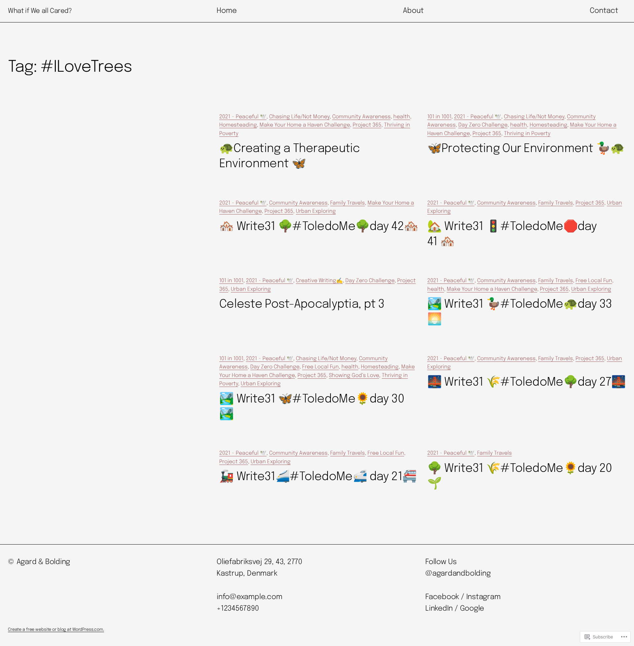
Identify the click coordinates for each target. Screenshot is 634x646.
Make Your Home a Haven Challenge (305, 125)
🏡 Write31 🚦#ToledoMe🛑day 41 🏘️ (512, 234)
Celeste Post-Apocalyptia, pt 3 (302, 304)
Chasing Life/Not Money (299, 117)
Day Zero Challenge (483, 125)
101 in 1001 (439, 117)
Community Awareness (361, 117)
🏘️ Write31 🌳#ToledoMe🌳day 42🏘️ (318, 227)
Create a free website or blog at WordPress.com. (56, 629)
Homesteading (238, 125)
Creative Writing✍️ (319, 281)
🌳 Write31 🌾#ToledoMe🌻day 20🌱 (519, 476)
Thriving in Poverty (527, 133)
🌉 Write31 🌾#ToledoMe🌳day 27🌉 (526, 382)
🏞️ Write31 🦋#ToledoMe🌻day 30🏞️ (311, 406)
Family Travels (347, 203)
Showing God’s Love (354, 375)
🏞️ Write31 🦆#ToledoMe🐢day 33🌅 (519, 311)
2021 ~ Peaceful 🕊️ (242, 117)
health (401, 117)
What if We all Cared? (40, 11)
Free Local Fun (594, 281)
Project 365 (367, 125)
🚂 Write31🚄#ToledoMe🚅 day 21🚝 (317, 477)
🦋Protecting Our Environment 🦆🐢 (526, 149)
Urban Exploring (316, 211)
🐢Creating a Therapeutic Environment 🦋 (289, 156)
